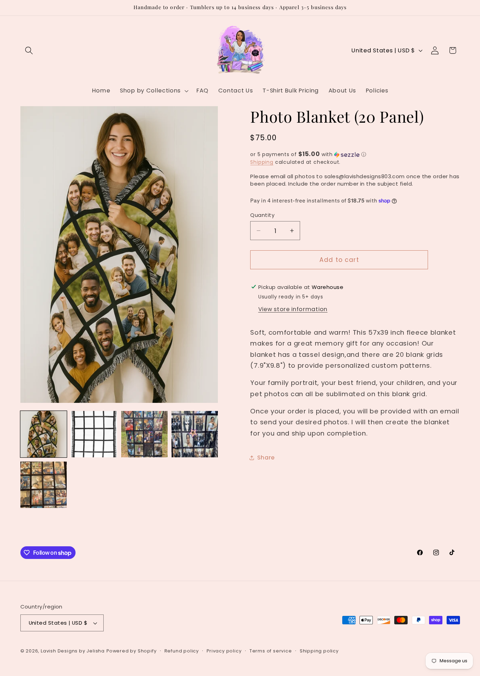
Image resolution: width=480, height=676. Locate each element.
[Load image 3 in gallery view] (144, 434)
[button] (29, 50)
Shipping (261, 162)
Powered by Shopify (131, 651)
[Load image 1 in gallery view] (43, 434)
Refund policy (181, 651)
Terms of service (270, 651)
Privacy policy (224, 651)
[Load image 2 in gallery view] (94, 434)
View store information (292, 309)
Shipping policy (319, 651)
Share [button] (265, 457)
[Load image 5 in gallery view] (43, 485)
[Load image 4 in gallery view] (194, 434)
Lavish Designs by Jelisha (73, 651)
